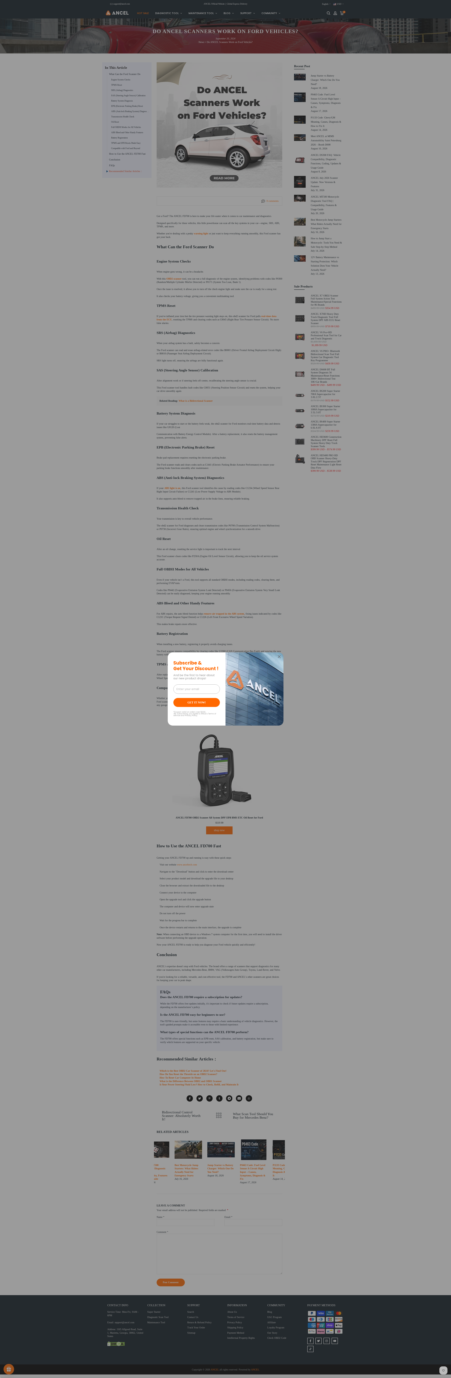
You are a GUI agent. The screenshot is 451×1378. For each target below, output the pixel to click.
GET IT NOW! (196, 702)
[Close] (279, 656)
